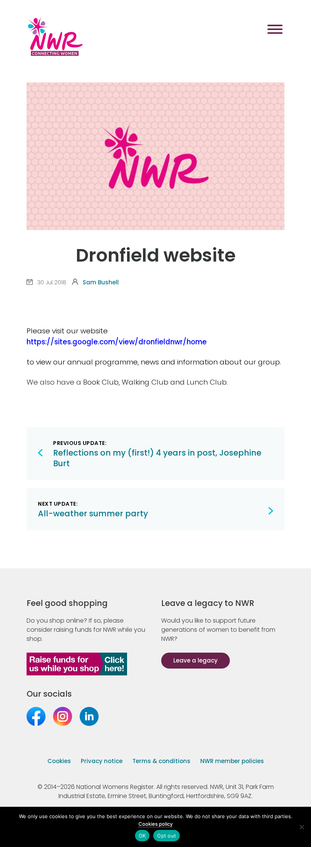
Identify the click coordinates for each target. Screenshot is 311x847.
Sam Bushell (101, 282)
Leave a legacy (195, 660)
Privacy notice (102, 761)
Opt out (166, 836)
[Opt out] (301, 827)
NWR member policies (232, 761)
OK (142, 836)
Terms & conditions (161, 761)
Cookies (59, 761)
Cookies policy (155, 824)
